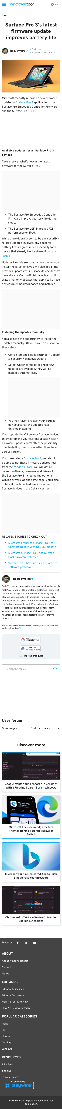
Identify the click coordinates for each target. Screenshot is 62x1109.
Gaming (6, 1042)
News (4, 15)
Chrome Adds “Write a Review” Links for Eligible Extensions (31, 919)
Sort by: (36, 728)
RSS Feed (7, 1064)
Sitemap (6, 1070)
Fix (3, 1030)
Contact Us (8, 967)
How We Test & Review (15, 1001)
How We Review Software (16, 1008)
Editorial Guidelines (13, 989)
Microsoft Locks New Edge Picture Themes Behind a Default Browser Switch (31, 831)
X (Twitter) (26, 942)
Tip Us (5, 973)
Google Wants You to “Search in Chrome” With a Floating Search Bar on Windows (31, 786)
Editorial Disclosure (13, 995)
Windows (7, 1049)
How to (6, 1036)
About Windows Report (15, 961)
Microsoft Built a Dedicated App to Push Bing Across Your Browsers (31, 876)
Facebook (17, 942)
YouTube (34, 942)
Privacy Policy (10, 1077)
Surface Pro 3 (24, 102)
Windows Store (23, 467)
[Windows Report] (22, 4)
